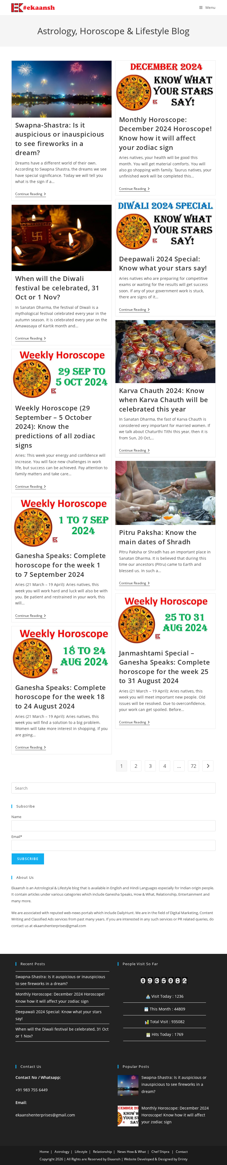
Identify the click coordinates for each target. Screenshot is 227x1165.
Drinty (182, 1159)
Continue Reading (30, 194)
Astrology (62, 1151)
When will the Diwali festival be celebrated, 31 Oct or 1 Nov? (57, 287)
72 (193, 766)
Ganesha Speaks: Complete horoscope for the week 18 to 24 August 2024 (60, 696)
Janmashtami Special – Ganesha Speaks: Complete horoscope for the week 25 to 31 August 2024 (164, 666)
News (121, 1151)
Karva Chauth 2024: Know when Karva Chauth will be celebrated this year (163, 399)
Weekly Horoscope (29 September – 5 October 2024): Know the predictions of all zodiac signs (55, 426)
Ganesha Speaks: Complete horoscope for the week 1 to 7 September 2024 (60, 564)
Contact (182, 1151)
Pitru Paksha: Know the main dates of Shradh (158, 537)
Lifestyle (81, 1151)
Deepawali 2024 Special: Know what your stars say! (163, 263)
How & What (136, 1151)
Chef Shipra (160, 1151)
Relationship (102, 1151)
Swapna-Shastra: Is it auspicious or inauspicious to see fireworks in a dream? (60, 138)
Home (44, 1151)
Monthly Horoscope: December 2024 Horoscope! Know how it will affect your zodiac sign (165, 133)
